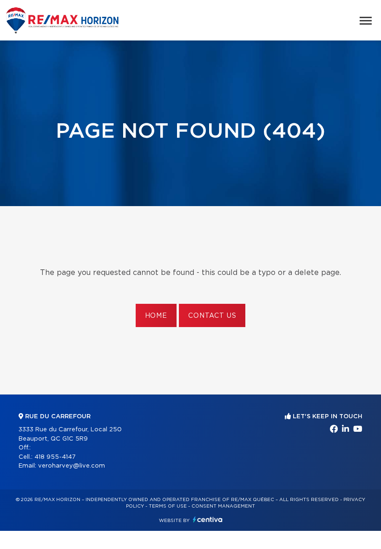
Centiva (208, 519)
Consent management (223, 506)
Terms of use (168, 506)
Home (156, 316)
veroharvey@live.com (71, 466)
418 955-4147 (55, 457)
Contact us (212, 316)
